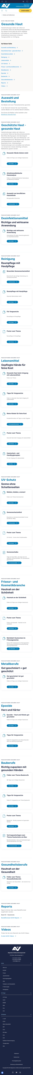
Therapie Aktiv (6, 1043)
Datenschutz (16, 1057)
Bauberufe (4, 76)
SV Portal (5, 997)
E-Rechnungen (6, 986)
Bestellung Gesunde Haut (8, 114)
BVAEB (4, 1002)
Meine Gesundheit (7, 1024)
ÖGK (4, 1005)
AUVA (4, 1000)
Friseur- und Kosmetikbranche (10, 67)
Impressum (16, 1053)
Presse (4, 973)
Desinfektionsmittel (7, 54)
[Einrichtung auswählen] (6, 1)
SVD (4, 1037)
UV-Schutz (4, 63)
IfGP (4, 1026)
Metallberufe (5, 70)
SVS (4, 1011)
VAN (4, 1046)
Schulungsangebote (7, 978)
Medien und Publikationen (9, 15)
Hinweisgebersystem (16, 1060)
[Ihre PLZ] (2, 1)
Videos (3, 86)
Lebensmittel (5, 60)
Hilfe (4, 981)
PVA (4, 1008)
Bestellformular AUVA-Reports (10, 918)
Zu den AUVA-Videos (7, 936)
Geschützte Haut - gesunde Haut (11, 51)
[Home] (5, 6)
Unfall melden (25, 10)
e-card (4, 1018)
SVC (4, 1035)
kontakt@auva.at (16, 961)
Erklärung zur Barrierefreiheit (16, 1064)
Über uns (5, 967)
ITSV (4, 1029)
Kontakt (4, 970)
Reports (3, 83)
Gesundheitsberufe (7, 79)
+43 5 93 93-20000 (16, 958)
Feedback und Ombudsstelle (9, 984)
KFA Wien (5, 1032)
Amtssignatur (5, 989)
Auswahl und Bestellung (8, 47)
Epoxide (3, 73)
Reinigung (4, 57)
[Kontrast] (23, 1)
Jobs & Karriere (6, 975)
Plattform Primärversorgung (9, 1040)
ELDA (4, 1021)
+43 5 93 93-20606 (16, 959)
